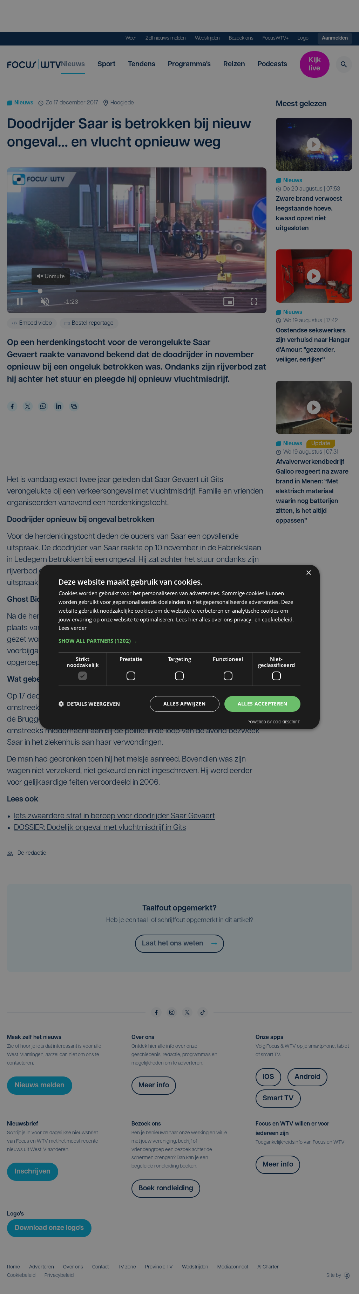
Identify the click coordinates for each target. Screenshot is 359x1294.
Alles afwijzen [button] (184, 703)
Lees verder (73, 627)
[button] (179, 641)
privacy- (243, 619)
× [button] (308, 573)
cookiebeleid (277, 619)
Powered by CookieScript (274, 721)
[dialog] (179, 647)
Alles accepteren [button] (262, 703)
